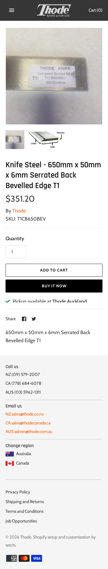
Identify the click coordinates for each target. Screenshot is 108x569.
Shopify (40, 537)
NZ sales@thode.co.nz (25, 414)
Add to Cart (54, 270)
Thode (19, 211)
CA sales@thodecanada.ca (28, 423)
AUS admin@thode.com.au (29, 431)
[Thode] (54, 10)
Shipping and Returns (25, 501)
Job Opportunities (21, 521)
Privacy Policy (18, 491)
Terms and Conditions (24, 511)
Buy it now (54, 285)
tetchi (11, 545)
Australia (23, 453)
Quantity (15, 238)
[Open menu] (12, 10)
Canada (22, 463)
